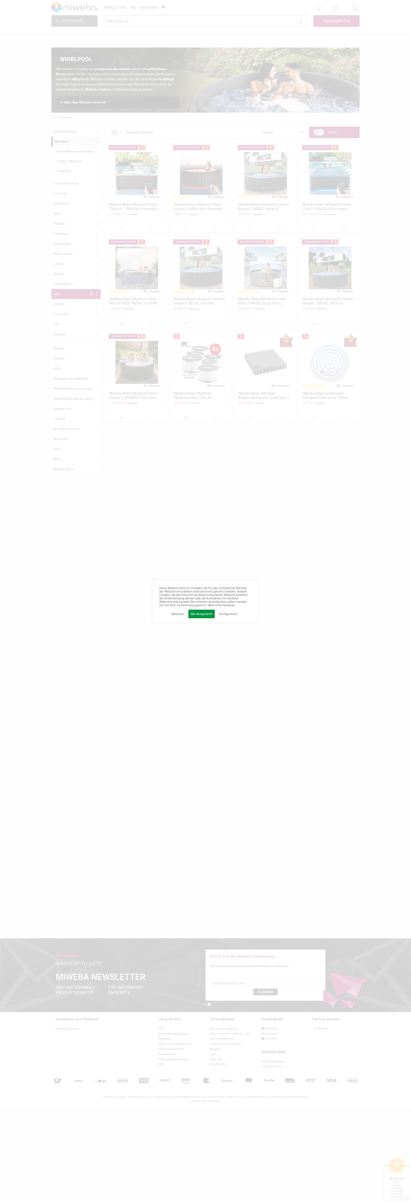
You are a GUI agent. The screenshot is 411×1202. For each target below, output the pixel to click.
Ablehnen (177, 614)
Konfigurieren (228, 614)
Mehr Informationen (221, 605)
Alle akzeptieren (202, 614)
